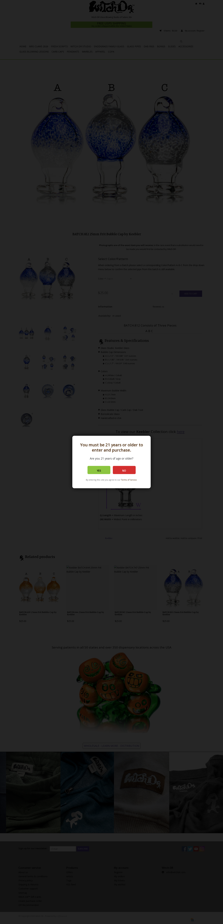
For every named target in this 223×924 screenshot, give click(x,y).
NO (124, 470)
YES (99, 470)
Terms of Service (129, 479)
